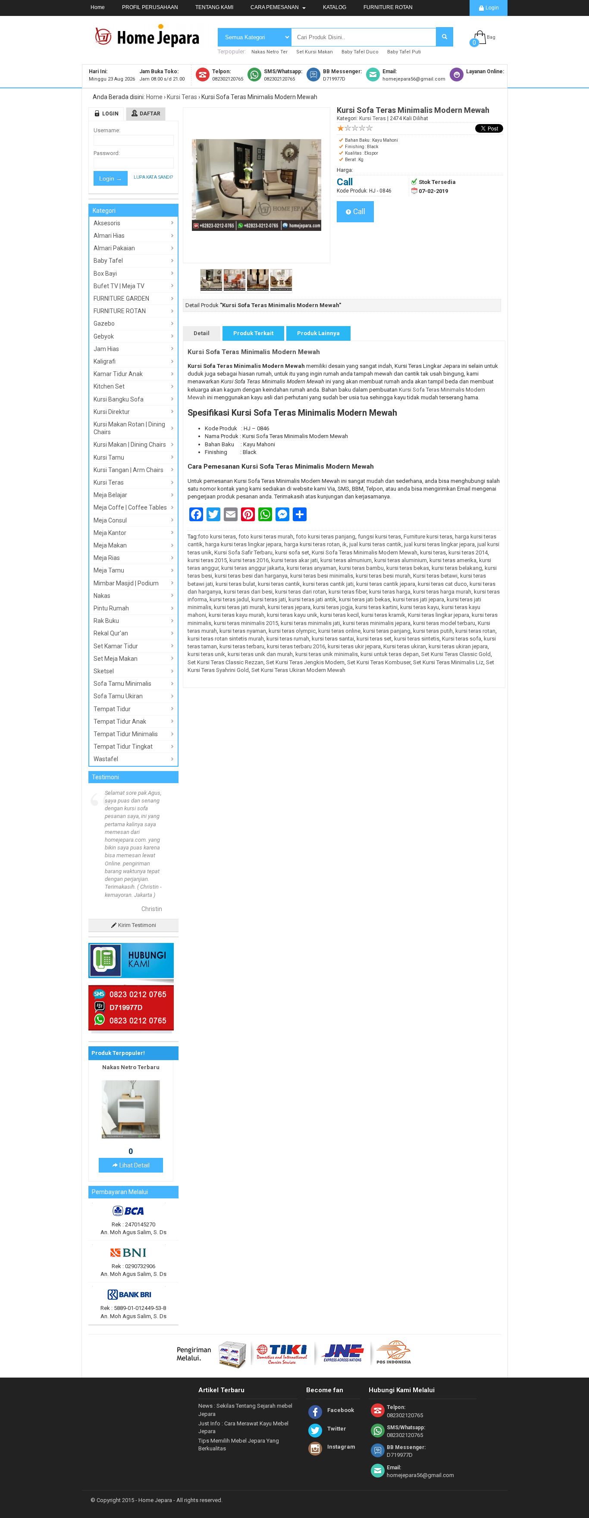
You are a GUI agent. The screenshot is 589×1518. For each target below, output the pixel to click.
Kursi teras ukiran (404, 646)
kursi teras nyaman (242, 631)
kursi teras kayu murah (236, 615)
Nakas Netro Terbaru (131, 1004)
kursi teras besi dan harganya (251, 575)
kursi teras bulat (235, 584)
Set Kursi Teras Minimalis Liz (448, 662)
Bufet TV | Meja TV (119, 286)
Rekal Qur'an (111, 633)
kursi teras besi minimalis (321, 575)
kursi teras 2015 (207, 560)
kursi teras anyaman (311, 568)
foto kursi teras (217, 536)
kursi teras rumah (287, 638)
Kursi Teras (182, 96)
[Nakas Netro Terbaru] (131, 1073)
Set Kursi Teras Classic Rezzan (225, 662)
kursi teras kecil (339, 615)
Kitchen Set (109, 386)
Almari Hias (109, 235)
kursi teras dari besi (248, 591)
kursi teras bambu (361, 568)
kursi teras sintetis (416, 638)
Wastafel (106, 759)
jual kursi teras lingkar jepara (439, 544)
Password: (107, 153)
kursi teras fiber (348, 591)
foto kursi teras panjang (325, 536)
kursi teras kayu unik (292, 615)
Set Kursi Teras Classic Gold (456, 654)
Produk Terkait (253, 333)
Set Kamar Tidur (116, 646)
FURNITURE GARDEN (121, 298)
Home (98, 7)
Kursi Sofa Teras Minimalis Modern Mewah (254, 352)
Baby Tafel (108, 260)
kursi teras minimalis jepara (376, 623)
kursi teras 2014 (468, 552)
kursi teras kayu (419, 607)
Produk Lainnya (318, 333)
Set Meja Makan (116, 658)
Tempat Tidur (112, 709)
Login (491, 8)
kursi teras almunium (346, 560)
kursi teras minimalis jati (310, 623)
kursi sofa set (292, 552)
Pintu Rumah (111, 608)
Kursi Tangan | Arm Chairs (128, 470)
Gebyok (104, 336)
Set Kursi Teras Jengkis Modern (305, 662)
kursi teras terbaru (241, 646)
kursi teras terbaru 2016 (296, 646)
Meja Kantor (110, 532)
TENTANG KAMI (214, 7)
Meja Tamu (109, 570)
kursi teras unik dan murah (260, 654)
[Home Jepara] (151, 44)
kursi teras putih (433, 631)
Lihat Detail (134, 1102)
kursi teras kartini (376, 607)
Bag (491, 37)
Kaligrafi (105, 361)
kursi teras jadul (229, 599)
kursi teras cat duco (442, 584)
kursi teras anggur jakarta (252, 568)
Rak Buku (106, 620)
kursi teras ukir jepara (354, 646)
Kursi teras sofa (461, 638)
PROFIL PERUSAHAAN (150, 7)
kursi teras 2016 (249, 560)
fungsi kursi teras (379, 536)
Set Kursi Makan (314, 52)
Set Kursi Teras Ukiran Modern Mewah (298, 670)
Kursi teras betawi (435, 575)
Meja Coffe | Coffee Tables (130, 507)
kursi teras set (374, 638)
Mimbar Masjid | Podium (126, 583)
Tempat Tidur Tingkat (123, 746)
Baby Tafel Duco (360, 52)
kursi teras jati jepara (418, 599)
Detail (202, 333)
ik (344, 544)
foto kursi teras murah (265, 536)
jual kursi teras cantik (375, 544)
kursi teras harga (389, 591)
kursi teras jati (268, 599)
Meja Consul (110, 520)
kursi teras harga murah (442, 591)
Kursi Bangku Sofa (119, 399)
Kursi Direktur (112, 411)
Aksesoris (107, 223)
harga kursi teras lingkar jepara (243, 544)
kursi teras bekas (407, 568)
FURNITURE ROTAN (388, 7)
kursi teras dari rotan (300, 591)
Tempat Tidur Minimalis (126, 734)
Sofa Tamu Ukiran (118, 696)
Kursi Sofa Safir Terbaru (243, 552)
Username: (107, 130)
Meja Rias (107, 557)
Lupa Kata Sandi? (153, 177)
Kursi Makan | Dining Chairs (130, 444)
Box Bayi (105, 273)
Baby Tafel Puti (404, 52)
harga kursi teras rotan (312, 544)
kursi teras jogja (333, 607)
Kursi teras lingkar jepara (438, 615)
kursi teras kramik (383, 615)
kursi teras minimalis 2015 (246, 623)
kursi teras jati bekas (364, 599)
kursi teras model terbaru (444, 623)
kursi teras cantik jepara (385, 584)
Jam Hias (106, 348)
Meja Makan (110, 545)
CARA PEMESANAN (275, 7)
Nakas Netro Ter (269, 52)
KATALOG (334, 7)
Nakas (102, 595)
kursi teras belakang (457, 568)
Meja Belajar (110, 494)
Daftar (150, 114)
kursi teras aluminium (400, 560)
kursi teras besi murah (383, 575)
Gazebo (104, 323)
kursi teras (433, 552)
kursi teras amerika (452, 560)
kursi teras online (339, 631)
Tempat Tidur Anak (120, 721)
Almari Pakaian (114, 248)
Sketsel (104, 671)
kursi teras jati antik (312, 599)
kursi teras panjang (386, 631)
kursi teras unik (206, 654)
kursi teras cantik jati (328, 584)
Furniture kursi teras (428, 536)
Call (358, 211)
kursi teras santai (333, 638)
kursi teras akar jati (294, 560)
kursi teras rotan (475, 631)
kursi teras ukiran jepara (458, 646)
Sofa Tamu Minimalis (122, 683)
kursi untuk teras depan (389, 654)
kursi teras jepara (289, 607)
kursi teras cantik (279, 584)
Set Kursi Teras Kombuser (378, 662)
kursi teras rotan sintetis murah (226, 638)
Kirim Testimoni (136, 862)
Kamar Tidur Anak (118, 373)
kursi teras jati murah (239, 607)
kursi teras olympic (292, 631)
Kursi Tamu (109, 457)
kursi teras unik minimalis (326, 654)
